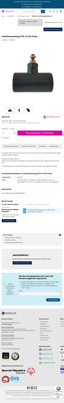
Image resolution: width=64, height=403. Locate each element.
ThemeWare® (54, 399)
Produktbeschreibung (10, 146)
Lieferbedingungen (46, 331)
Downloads (42, 146)
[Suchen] (43, 11)
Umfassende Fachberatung (14, 242)
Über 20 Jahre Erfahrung (13, 237)
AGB (42, 333)
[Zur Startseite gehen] (8, 11)
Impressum (44, 340)
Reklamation (44, 322)
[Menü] (60, 11)
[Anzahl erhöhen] (14, 133)
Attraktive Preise (10, 240)
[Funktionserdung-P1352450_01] (33, 75)
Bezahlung (44, 328)
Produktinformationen (28, 146)
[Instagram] (32, 388)
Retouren (43, 324)
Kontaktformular (15, 348)
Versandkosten (38, 391)
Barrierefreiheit (45, 338)
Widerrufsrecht (45, 326)
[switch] (58, 397)
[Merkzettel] (53, 11)
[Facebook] (28, 388)
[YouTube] (35, 388)
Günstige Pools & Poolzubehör (22, 263)
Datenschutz (44, 335)
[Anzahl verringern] (3, 133)
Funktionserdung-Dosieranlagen (14, 193)
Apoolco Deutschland (7, 344)
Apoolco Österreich (7, 343)
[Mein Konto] (50, 11)
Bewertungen (54, 146)
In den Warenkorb (47, 133)
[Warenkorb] (56, 11)
